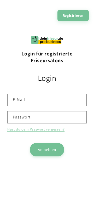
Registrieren (73, 15)
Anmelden (47, 149)
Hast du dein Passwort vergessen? (35, 129)
